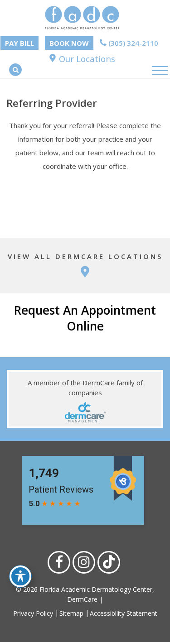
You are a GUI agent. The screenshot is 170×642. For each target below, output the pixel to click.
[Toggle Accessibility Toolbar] (20, 576)
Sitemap (71, 613)
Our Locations (86, 58)
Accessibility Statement (123, 613)
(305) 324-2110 (132, 43)
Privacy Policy (33, 613)
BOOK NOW (69, 43)
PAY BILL (19, 43)
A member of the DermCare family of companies (85, 387)
